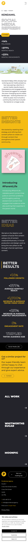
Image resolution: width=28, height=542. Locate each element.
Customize (14, 535)
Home (2, 10)
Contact (8, 376)
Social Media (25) (14, 347)
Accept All (14, 531)
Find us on (8, 505)
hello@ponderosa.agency (10, 502)
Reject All (14, 539)
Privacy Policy (5, 526)
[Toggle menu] (26, 3)
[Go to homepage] (9, 3)
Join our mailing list (18, 474)
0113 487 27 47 (7, 499)
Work (5, 10)
